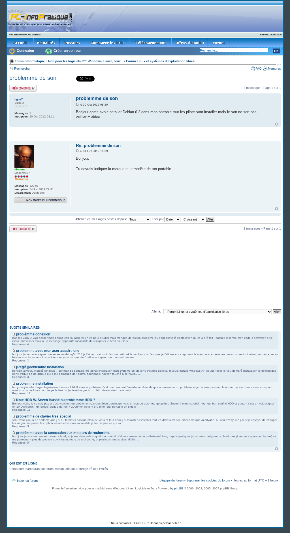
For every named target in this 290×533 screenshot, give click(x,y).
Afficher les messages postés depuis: (101, 219)
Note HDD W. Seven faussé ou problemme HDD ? (55, 400)
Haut (276, 124)
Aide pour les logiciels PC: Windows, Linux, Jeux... (85, 61)
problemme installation (34, 384)
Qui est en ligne (23, 463)
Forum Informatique (30, 61)
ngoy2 (18, 99)
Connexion (25, 51)
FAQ (258, 68)
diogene (19, 169)
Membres (274, 68)
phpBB (178, 488)
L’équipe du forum (171, 480)
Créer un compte (67, 51)
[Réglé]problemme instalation (40, 367)
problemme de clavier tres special (43, 416)
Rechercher (22, 68)
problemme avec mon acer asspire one (47, 351)
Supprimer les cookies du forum (208, 480)
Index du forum (27, 480)
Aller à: (156, 311)
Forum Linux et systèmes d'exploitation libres (160, 61)
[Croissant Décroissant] (198, 219)
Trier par (158, 219)
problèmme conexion (33, 334)
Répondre (16, 86)
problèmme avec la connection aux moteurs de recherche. (63, 433)
